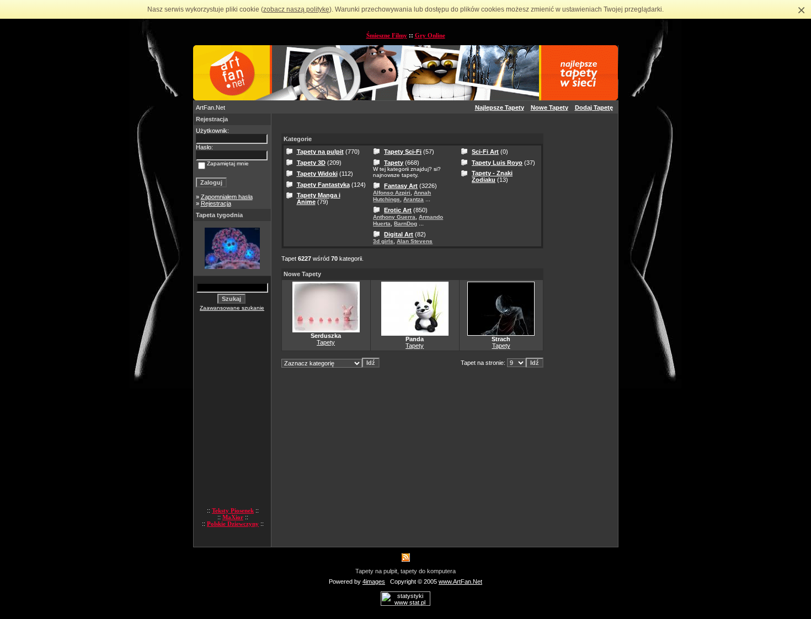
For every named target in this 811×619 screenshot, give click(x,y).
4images (373, 581)
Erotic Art (398, 210)
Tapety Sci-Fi (402, 151)
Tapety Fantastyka (323, 184)
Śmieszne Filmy (386, 35)
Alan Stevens (415, 241)
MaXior (232, 517)
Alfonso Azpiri (391, 193)
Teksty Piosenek (233, 510)
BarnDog (405, 223)
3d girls (383, 241)
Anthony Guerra (394, 217)
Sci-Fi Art (485, 151)
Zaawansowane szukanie (232, 308)
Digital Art (398, 234)
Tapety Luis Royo (497, 162)
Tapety (393, 162)
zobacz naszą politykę (296, 9)
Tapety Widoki (317, 173)
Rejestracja (216, 203)
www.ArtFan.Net (460, 581)
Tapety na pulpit (320, 151)
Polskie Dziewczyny (233, 523)
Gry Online (430, 35)
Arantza (413, 199)
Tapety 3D (311, 162)
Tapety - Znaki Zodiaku (492, 176)
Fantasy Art (401, 185)
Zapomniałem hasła (227, 196)
